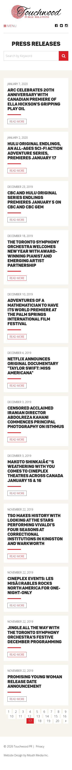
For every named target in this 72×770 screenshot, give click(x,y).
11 (20, 716)
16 (64, 716)
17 (30, 721)
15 (56, 716)
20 (57, 721)
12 (29, 716)
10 (11, 716)
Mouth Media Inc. (37, 755)
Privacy (40, 746)
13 (38, 716)
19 (48, 721)
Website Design (13, 755)
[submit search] (63, 56)
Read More (17, 121)
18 (39, 721)
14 (47, 716)
